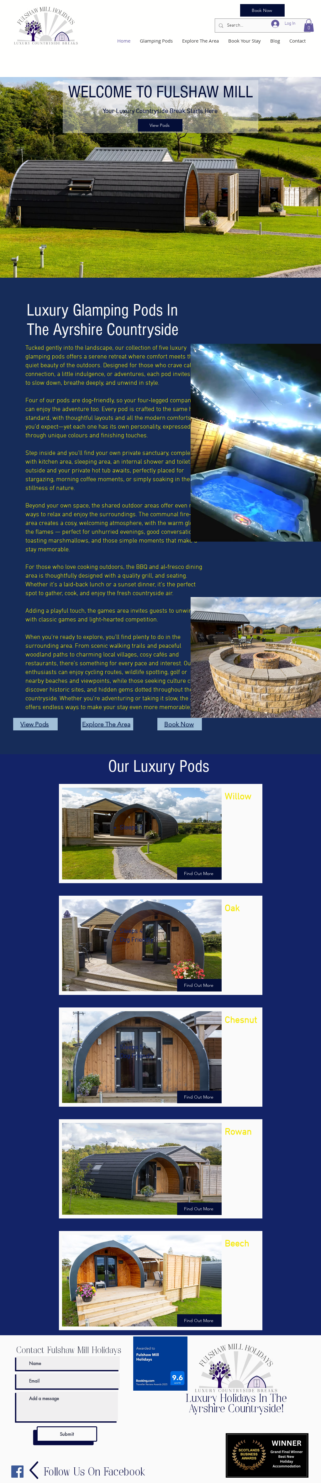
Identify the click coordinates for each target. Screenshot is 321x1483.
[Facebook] (17, 1471)
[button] (308, 25)
